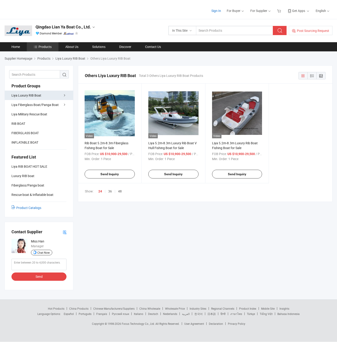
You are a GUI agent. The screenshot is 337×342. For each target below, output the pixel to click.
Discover (125, 46)
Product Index (247, 308)
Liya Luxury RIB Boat (26, 95)
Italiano (138, 314)
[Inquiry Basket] (279, 10)
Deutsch (153, 314)
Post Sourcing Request (313, 30)
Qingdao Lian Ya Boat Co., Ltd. (63, 27)
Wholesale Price (175, 308)
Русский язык (120, 314)
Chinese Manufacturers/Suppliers (114, 308)
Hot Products (56, 308)
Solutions (98, 46)
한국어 (198, 314)
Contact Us (153, 46)
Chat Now (43, 252)
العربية (186, 314)
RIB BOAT (18, 123)
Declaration (216, 323)
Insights (284, 308)
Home (15, 46)
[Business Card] (64, 232)
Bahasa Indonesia (288, 314)
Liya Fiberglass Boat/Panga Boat (35, 105)
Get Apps (298, 10)
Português (85, 314)
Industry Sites (198, 308)
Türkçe (251, 314)
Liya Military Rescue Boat (29, 114)
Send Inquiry (109, 174)
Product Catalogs (28, 208)
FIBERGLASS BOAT (25, 133)
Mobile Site (268, 308)
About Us (71, 46)
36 (110, 191)
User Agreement (194, 323)
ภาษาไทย (236, 314)
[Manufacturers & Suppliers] (34, 9)
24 (100, 191)
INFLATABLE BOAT (24, 142)
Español (69, 314)
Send (39, 276)
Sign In (216, 10)
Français (101, 314)
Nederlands (170, 314)
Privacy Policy (236, 323)
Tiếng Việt (266, 314)
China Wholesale (149, 308)
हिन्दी (223, 314)
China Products (78, 308)
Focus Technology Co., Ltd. (138, 323)
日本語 (211, 314)
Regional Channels (222, 308)
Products (45, 46)
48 (120, 191)
